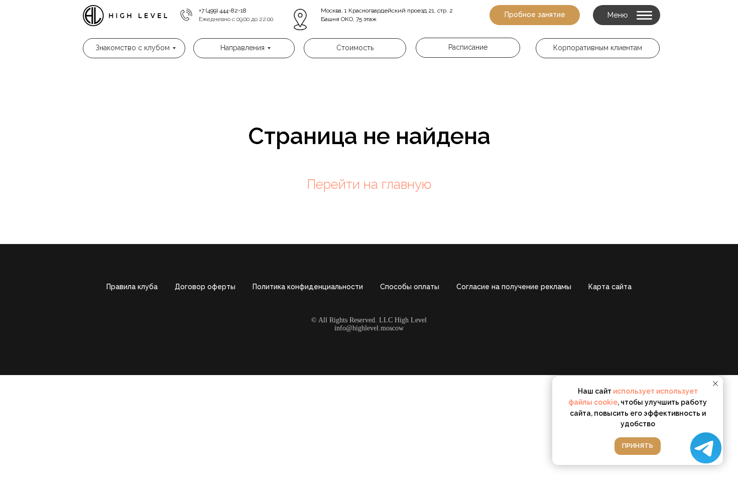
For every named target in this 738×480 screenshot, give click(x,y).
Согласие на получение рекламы (513, 287)
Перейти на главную (369, 184)
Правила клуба (132, 287)
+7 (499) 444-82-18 (223, 10)
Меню (617, 15)
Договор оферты (205, 287)
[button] (534, 15)
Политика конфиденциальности (308, 287)
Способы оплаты (409, 287)
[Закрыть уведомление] (715, 384)
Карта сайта (610, 287)
